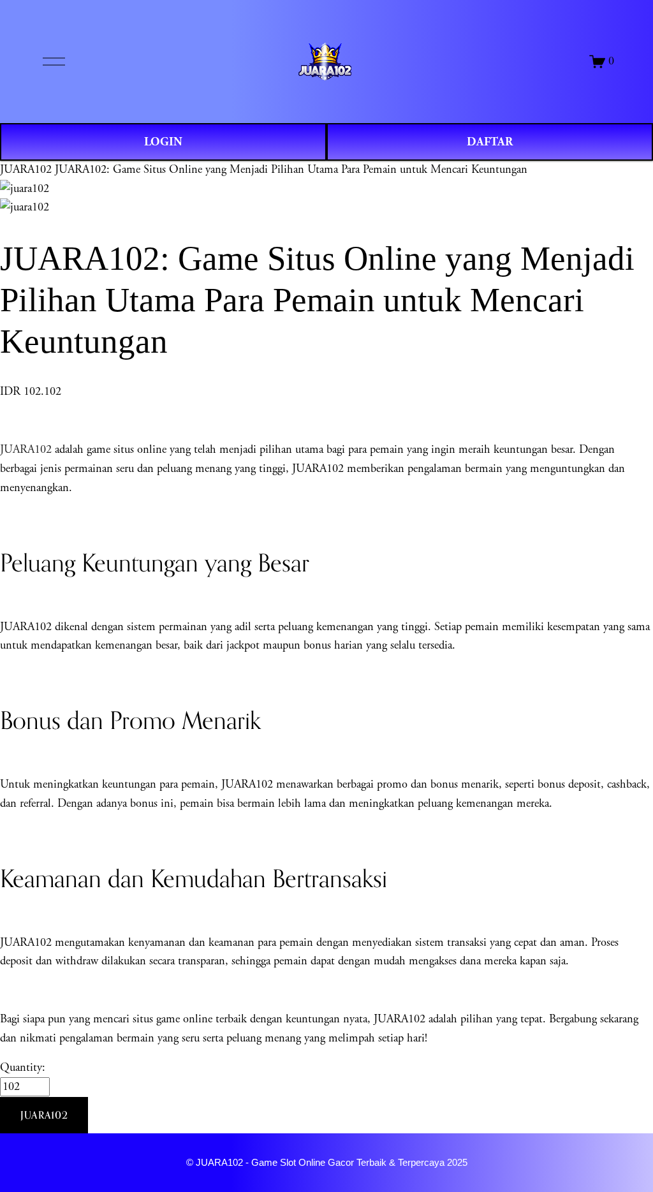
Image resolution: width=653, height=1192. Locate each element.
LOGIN (163, 142)
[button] (44, 1115)
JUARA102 (26, 169)
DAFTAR (490, 142)
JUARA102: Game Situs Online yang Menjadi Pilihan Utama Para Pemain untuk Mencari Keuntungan (291, 169)
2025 (457, 1163)
